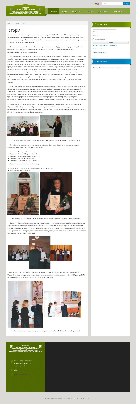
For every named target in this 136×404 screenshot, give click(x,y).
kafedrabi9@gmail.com (22, 374)
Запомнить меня (100, 39)
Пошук (126, 4)
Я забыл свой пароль (100, 52)
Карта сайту (85, 398)
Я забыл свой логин (99, 49)
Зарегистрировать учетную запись (105, 45)
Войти (110, 42)
